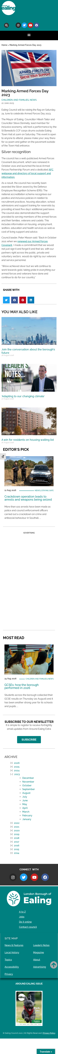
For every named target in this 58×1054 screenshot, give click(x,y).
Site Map (11, 938)
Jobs (21, 916)
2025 (16, 766)
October (27, 785)
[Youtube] (30, 25)
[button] (6, 25)
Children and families (15, 100)
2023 (17, 774)
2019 (16, 834)
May (24, 804)
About (36, 959)
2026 (17, 763)
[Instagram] (18, 25)
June (25, 800)
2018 (16, 838)
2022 (16, 823)
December (28, 778)
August (26, 793)
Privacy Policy (49, 1033)
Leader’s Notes (41, 945)
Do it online (25, 921)
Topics (8, 959)
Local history (12, 952)
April (25, 808)
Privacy (9, 974)
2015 (16, 849)
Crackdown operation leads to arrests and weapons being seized (28, 498)
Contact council (28, 927)
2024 (16, 770)
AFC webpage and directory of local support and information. (27, 173)
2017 (16, 841)
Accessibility (12, 966)
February (27, 815)
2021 (16, 826)
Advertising (39, 966)
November (28, 781)
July (24, 796)
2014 (16, 853)
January (26, 819)
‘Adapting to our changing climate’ (23, 396)
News (33, 100)
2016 (16, 845)
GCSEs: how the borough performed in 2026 (21, 686)
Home (4, 45)
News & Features (14, 945)
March (25, 811)
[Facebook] (36, 25)
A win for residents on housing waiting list (27, 439)
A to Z (22, 911)
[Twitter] (24, 25)
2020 (17, 830)
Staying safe (47, 490)
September (28, 789)
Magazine (38, 952)
